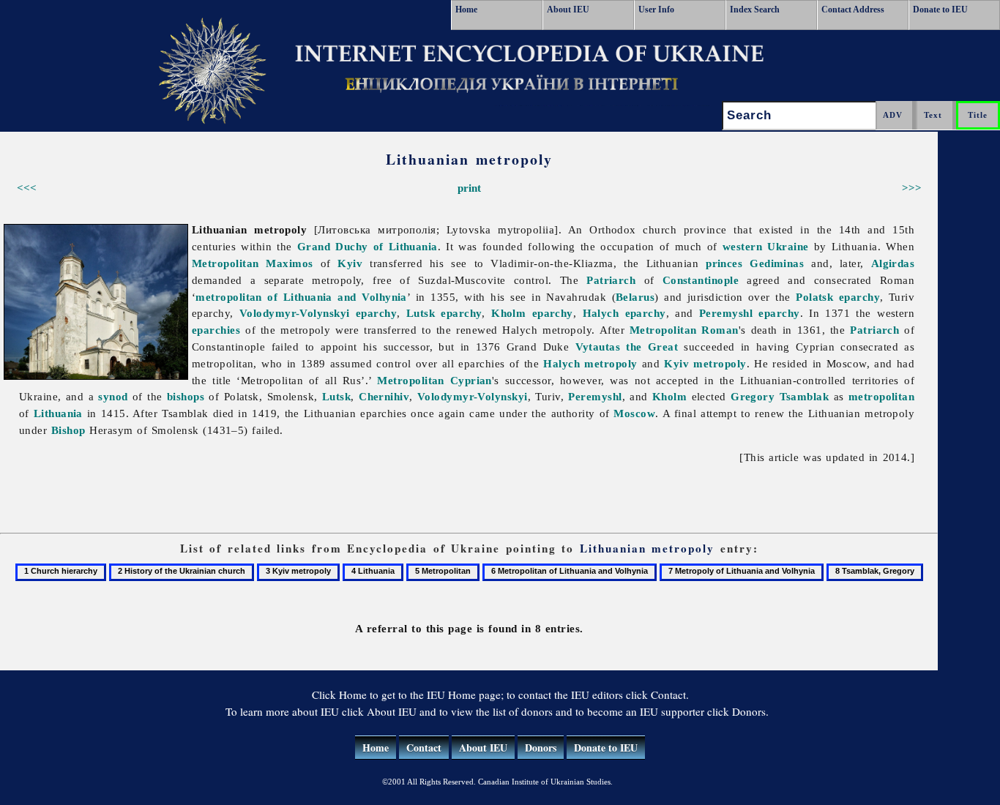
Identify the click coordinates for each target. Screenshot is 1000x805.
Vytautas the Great (627, 346)
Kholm (669, 396)
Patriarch (610, 280)
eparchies (216, 329)
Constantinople (701, 280)
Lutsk (336, 396)
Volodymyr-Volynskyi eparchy (318, 313)
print (469, 187)
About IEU (568, 9)
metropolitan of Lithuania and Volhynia (300, 297)
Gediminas (777, 263)
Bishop (68, 430)
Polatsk (814, 297)
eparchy (859, 297)
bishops (185, 396)
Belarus (635, 297)
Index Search (755, 9)
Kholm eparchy (532, 313)
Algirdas (893, 263)
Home (466, 9)
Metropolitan (225, 263)
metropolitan (881, 396)
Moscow (634, 413)
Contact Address (852, 9)
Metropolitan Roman (684, 329)
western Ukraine (766, 246)
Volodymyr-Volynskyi (472, 396)
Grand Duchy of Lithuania (367, 246)
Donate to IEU (940, 9)
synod (112, 396)
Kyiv (349, 263)
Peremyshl (595, 396)
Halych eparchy (624, 313)
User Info (656, 9)
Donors (540, 747)
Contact (423, 747)
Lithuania (58, 413)
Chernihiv (384, 396)
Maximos (289, 263)
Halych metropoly (590, 363)
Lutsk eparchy (444, 313)
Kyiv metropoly (705, 363)
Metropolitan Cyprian (434, 380)
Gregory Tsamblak (780, 396)
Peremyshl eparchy (749, 313)
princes (724, 263)
